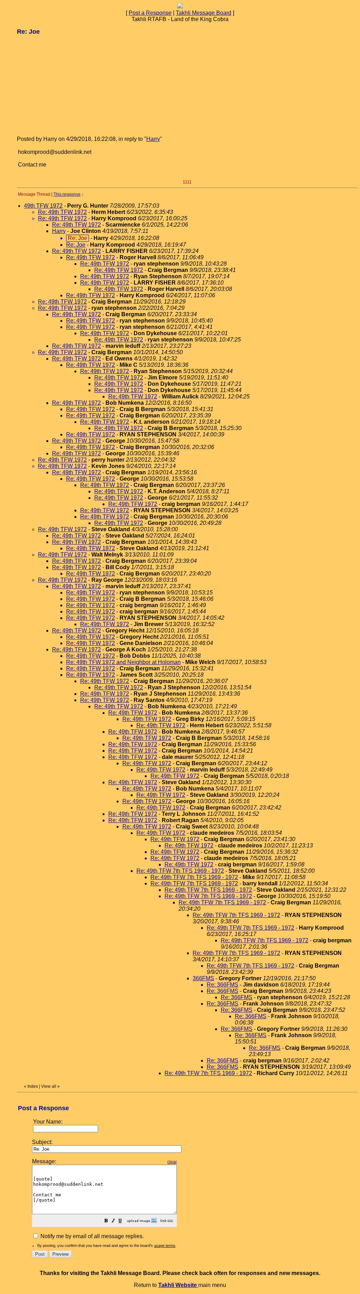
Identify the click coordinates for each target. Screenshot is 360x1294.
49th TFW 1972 (43, 206)
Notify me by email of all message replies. (91, 1236)
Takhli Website (178, 1285)
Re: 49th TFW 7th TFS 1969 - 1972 (180, 871)
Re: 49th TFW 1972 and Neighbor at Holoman (123, 662)
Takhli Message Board (203, 13)
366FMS (203, 978)
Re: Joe (75, 245)
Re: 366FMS (222, 985)
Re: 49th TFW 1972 (62, 212)
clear (172, 1161)
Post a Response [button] (150, 13)
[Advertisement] (69, 85)
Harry (153, 139)
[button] (106, 1221)
